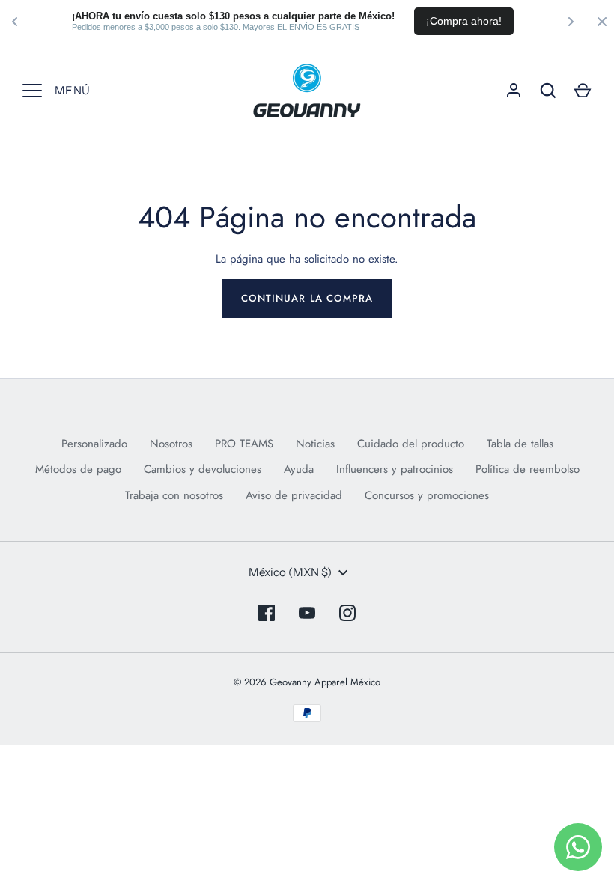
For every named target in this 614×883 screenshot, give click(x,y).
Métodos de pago (78, 469)
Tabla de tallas (520, 444)
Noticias (315, 444)
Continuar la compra (307, 298)
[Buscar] (548, 90)
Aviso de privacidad (294, 495)
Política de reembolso (527, 469)
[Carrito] (582, 90)
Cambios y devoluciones (202, 469)
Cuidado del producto (410, 444)
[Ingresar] (513, 90)
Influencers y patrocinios (394, 469)
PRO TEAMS (244, 444)
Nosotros (171, 444)
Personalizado (94, 444)
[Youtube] (307, 612)
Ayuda (299, 469)
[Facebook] (266, 612)
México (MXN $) (290, 572)
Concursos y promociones (427, 495)
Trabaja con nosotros (174, 495)
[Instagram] (347, 612)
